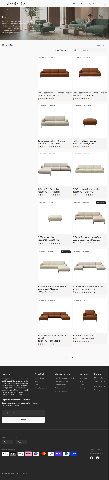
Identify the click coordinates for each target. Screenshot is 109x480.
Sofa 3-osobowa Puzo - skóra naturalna (49, 93)
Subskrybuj (23, 420)
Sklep (36, 381)
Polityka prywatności (61, 381)
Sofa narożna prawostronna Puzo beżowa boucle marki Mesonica (86, 239)
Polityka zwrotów (59, 385)
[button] (3, 3)
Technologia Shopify (21, 473)
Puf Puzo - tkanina (45, 238)
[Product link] (54, 79)
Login (80, 381)
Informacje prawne (60, 391)
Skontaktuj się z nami (41, 388)
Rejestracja (82, 378)
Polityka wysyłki (59, 388)
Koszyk (80, 385)
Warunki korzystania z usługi (63, 378)
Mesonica (11, 473)
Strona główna (39, 378)
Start (3, 10)
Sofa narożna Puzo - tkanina (49, 190)
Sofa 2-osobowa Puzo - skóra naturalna (84, 93)
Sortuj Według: (58, 50)
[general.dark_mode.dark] (89, 3)
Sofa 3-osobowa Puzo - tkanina (85, 190)
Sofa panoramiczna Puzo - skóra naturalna (51, 336)
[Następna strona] (76, 357)
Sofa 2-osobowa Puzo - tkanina (50, 142)
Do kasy (81, 388)
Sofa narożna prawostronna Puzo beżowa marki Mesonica (51, 287)
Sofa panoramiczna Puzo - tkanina (87, 286)
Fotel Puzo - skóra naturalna (84, 335)
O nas (36, 385)
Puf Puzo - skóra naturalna (83, 142)
